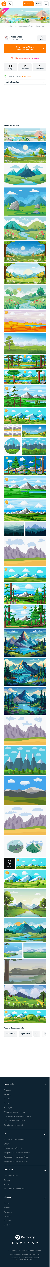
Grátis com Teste (25, 48)
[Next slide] (40, 1108)
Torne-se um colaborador (14, 1263)
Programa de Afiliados (13, 1222)
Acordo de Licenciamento (14, 1213)
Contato (7, 1254)
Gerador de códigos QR (13, 1199)
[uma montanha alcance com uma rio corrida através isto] (24, 174)
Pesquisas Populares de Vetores (17, 1226)
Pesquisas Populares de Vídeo (16, 1235)
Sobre (6, 1258)
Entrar (38, 4)
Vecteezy (7, 1168)
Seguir (41, 39)
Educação (8, 1181)
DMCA (6, 1218)
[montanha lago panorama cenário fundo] (13, 1008)
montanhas (10, 1107)
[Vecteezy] (3, 3)
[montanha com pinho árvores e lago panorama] (24, 688)
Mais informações (12, 81)
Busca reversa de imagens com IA (17, 1190)
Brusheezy (8, 1164)
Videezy (7, 1173)
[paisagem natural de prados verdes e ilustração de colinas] (24, 342)
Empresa (7, 1177)
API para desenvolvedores (14, 1186)
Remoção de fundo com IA (14, 1195)
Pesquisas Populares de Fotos (16, 1231)
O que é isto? (26, 76)
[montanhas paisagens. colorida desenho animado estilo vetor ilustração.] (24, 892)
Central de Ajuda (11, 1250)
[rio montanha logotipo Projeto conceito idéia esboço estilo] (9, 909)
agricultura (25, 1107)
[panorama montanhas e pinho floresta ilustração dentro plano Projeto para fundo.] (14, 559)
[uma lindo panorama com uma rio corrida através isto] (24, 228)
